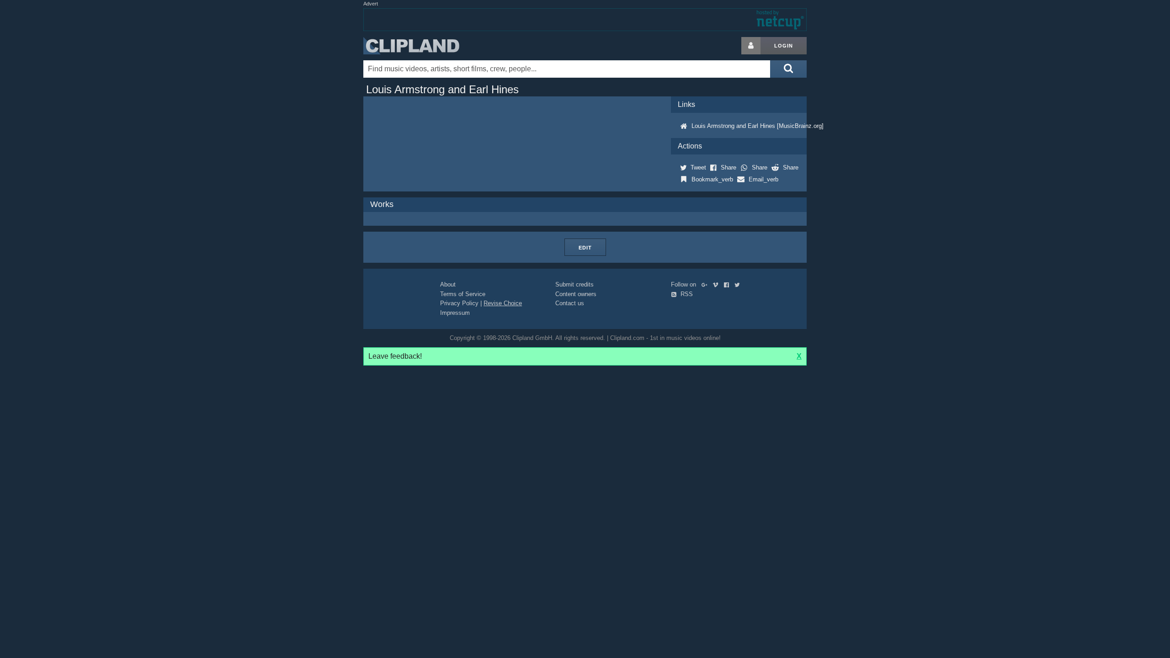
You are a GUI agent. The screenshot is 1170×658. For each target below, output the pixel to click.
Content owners (575, 294)
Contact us (569, 303)
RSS (686, 294)
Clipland (411, 45)
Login (783, 45)
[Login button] (750, 45)
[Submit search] (788, 69)
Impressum (455, 312)
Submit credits (574, 284)
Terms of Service (462, 294)
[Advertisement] (879, 174)
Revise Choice (503, 303)
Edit (585, 247)
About (448, 284)
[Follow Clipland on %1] (706, 284)
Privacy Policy (459, 303)
